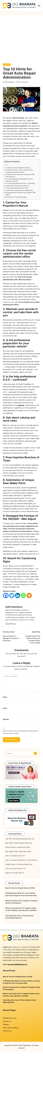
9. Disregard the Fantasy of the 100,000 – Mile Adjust (21, 194)
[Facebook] (5, 595)
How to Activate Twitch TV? (15, 868)
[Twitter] (11, 595)
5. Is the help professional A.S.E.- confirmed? (20, 183)
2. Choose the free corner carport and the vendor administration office (19, 171)
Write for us (7, 1031)
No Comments (23, 82)
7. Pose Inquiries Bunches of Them (16, 188)
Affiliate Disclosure (9, 1018)
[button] (10, 624)
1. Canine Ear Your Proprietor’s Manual (17, 168)
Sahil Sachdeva (13, 606)
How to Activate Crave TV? (15, 856)
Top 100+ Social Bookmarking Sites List (19, 839)
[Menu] (39, 5)
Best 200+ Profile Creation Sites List (18, 843)
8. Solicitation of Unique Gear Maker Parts (19, 190)
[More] (29, 595)
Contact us (7, 1021)
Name (5, 697)
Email (5, 708)
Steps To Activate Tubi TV (14, 873)
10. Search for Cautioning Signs (16, 197)
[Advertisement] (21, 37)
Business (7, 64)
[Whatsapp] (23, 595)
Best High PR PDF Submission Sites (18, 851)
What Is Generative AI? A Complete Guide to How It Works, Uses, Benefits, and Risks (21, 909)
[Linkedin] (17, 595)
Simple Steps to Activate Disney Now (18, 864)
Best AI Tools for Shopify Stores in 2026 (20, 888)
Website (6, 719)
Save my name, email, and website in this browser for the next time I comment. (20, 732)
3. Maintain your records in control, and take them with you (20, 175)
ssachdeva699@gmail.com (17, 964)
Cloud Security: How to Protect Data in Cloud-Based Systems (19, 917)
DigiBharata (27, 1045)
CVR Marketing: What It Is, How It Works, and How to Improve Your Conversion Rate (21, 894)
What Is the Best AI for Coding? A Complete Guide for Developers (21, 902)
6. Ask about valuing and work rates (17, 186)
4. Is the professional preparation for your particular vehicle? (19, 180)
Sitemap (6, 1024)
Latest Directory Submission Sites (17, 847)
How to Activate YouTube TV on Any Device (21, 860)
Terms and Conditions (11, 1028)
